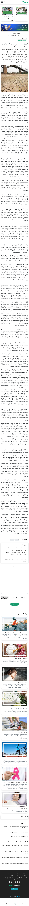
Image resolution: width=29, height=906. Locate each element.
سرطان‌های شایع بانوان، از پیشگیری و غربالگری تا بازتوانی (15, 782)
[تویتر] (13, 882)
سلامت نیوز (21, 2)
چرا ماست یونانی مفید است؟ (21, 658)
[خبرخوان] (11, 882)
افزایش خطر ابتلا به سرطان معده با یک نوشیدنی (17, 841)
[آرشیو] (9, 882)
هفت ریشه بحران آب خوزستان (20, 46)
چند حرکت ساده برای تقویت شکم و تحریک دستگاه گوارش (15, 632)
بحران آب (17, 539)
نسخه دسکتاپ (14, 889)
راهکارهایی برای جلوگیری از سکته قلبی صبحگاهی (17, 808)
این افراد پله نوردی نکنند (22, 732)
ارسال (14, 604)
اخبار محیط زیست (22, 40)
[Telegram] (12, 35)
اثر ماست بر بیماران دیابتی (21, 707)
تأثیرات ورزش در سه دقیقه (21, 758)
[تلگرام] (17, 882)
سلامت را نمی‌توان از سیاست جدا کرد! (23, 17)
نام (14, 570)
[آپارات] (19, 882)
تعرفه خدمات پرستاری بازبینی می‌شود (19, 836)
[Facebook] (18, 35)
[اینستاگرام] (15, 882)
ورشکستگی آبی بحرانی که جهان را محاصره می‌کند (15, 550)
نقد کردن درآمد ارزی (24, 816)
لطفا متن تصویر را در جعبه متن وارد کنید (20, 597)
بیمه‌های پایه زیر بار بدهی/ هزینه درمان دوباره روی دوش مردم (7, 18)
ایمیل (15, 578)
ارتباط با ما (18, 873)
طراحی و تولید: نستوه (13, 896)
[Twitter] (15, 35)
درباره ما (23, 873)
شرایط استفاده (7, 873)
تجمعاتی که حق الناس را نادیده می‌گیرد (19, 832)
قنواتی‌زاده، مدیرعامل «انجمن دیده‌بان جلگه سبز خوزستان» (14, 44)
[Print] (9, 35)
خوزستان (11, 539)
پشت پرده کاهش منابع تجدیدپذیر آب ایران (16, 548)
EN (5, 2)
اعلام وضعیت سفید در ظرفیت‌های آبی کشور (16, 552)
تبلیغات (12, 873)
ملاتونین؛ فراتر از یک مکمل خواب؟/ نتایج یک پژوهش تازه (15, 863)
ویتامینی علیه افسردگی (22, 682)
